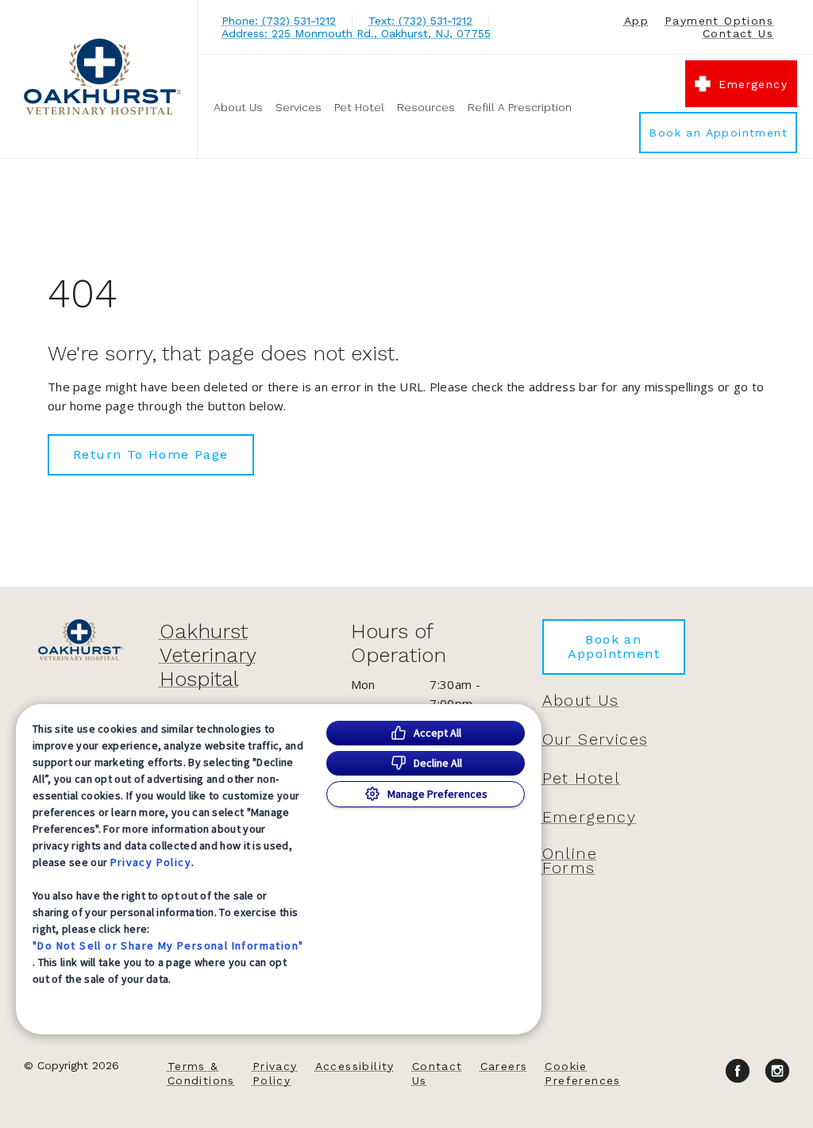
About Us (238, 107)
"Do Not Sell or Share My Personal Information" (168, 945)
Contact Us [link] (738, 33)
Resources (426, 107)
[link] (102, 76)
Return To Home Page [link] (151, 454)
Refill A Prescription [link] (520, 107)
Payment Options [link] (719, 20)
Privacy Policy (151, 862)
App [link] (636, 20)
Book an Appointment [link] (718, 132)
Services (298, 107)
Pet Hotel (359, 107)
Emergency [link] (753, 84)
